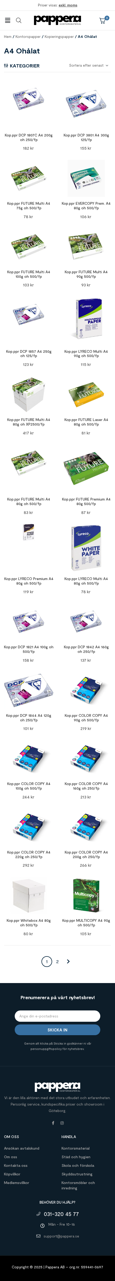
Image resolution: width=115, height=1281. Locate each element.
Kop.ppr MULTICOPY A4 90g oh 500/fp (86, 922)
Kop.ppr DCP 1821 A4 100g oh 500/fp (28, 649)
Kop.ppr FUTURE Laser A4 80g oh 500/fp (86, 421)
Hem (7, 36)
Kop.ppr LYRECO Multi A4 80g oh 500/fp (86, 580)
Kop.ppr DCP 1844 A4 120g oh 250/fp (28, 717)
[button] (7, 20)
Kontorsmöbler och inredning (78, 1185)
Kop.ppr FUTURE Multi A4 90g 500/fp (86, 274)
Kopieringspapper (59, 36)
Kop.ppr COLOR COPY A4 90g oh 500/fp (86, 717)
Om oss (10, 1156)
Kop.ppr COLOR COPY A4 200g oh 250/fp (86, 854)
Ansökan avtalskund (21, 1148)
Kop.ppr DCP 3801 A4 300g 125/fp (86, 137)
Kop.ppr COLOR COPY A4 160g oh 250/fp (86, 785)
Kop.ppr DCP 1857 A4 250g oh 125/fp (29, 353)
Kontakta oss (16, 1165)
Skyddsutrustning (77, 1174)
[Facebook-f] (53, 1123)
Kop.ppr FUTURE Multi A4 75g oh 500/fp (28, 205)
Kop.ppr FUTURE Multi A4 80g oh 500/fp (28, 501)
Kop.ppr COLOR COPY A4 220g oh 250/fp (29, 854)
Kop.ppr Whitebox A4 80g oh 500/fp (29, 922)
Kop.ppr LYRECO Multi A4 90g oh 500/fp (86, 353)
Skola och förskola (78, 1165)
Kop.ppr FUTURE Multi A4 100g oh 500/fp (28, 274)
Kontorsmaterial (76, 1148)
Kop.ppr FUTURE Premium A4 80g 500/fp (86, 501)
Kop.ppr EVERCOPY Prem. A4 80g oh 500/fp (86, 205)
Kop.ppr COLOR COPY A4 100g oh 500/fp (29, 785)
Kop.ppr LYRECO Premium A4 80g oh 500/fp (28, 580)
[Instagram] (62, 1123)
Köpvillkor (12, 1174)
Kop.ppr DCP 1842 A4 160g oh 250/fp (86, 649)
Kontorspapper (28, 36)
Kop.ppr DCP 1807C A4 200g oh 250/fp (29, 137)
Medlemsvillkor (16, 1182)
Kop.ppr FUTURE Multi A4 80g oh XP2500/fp (28, 421)
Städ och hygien (76, 1156)
